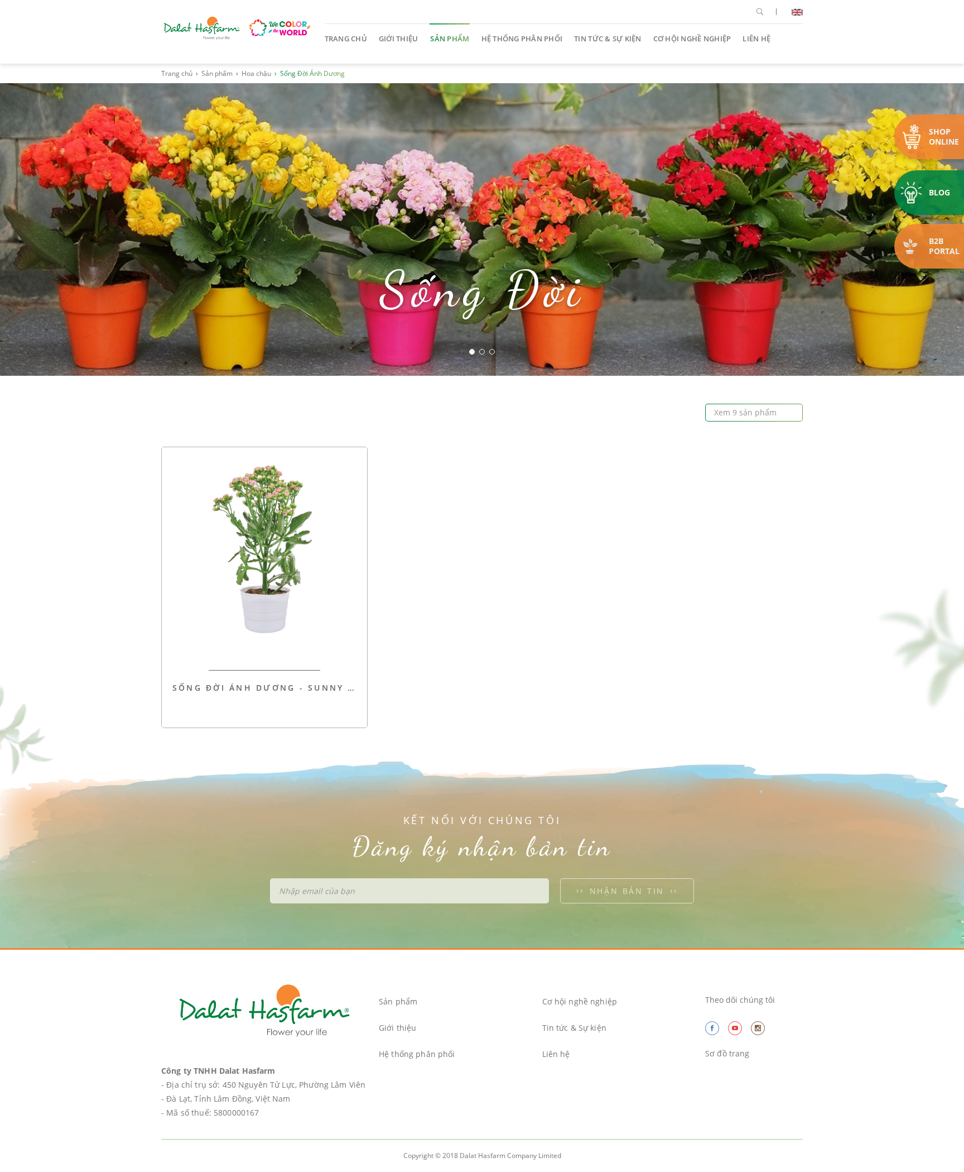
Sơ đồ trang (727, 1053)
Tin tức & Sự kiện (607, 39)
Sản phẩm (449, 39)
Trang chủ (346, 39)
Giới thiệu (398, 39)
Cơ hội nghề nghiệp (692, 39)
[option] (482, 229)
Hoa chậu (256, 73)
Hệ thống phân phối (522, 39)
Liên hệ (756, 39)
